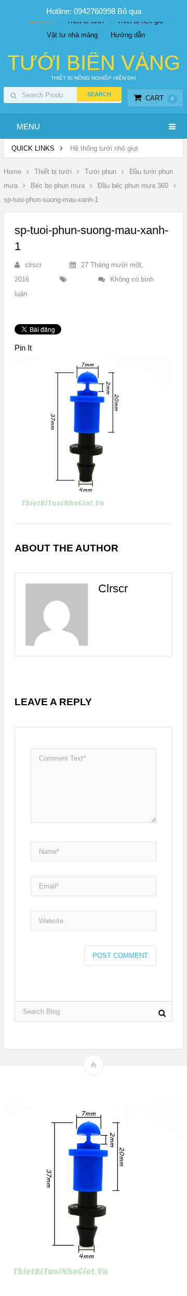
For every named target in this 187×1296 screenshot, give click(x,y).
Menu (28, 126)
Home (12, 172)
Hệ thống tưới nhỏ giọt (104, 148)
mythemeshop (109, 1083)
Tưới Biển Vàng (93, 62)
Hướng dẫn (128, 35)
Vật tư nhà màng (72, 35)
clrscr (33, 265)
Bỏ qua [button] (129, 11)
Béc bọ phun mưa (58, 186)
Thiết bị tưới (53, 172)
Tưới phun (100, 172)
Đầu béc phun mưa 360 (133, 186)
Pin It (23, 347)
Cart (159, 98)
